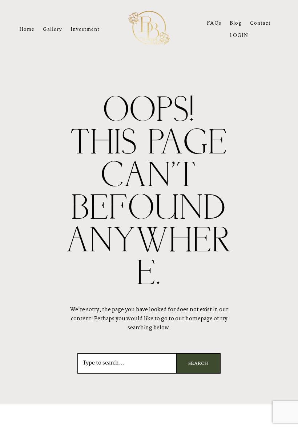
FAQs (214, 23)
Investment (85, 29)
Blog (236, 23)
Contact (260, 23)
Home (27, 29)
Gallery (52, 29)
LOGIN (238, 35)
